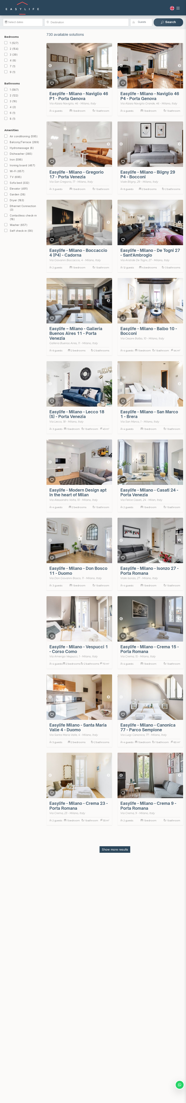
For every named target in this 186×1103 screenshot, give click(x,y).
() (14, 42)
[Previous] (50, 65)
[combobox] (88, 22)
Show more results (115, 849)
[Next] (108, 65)
